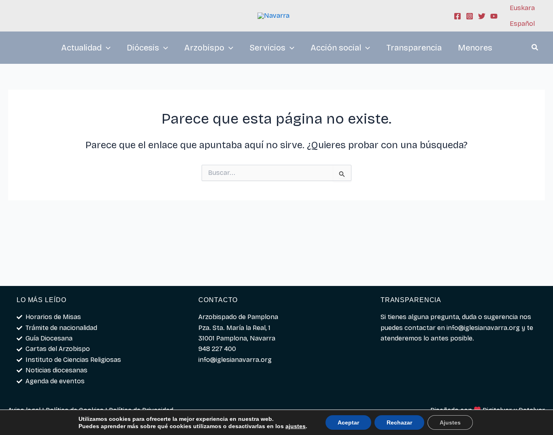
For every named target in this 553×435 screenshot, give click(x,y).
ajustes (295, 426)
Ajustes (450, 422)
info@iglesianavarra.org (483, 328)
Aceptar (348, 422)
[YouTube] (494, 16)
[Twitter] (481, 16)
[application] (106, 48)
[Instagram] (469, 16)
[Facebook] (457, 16)
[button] (535, 48)
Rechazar (399, 422)
